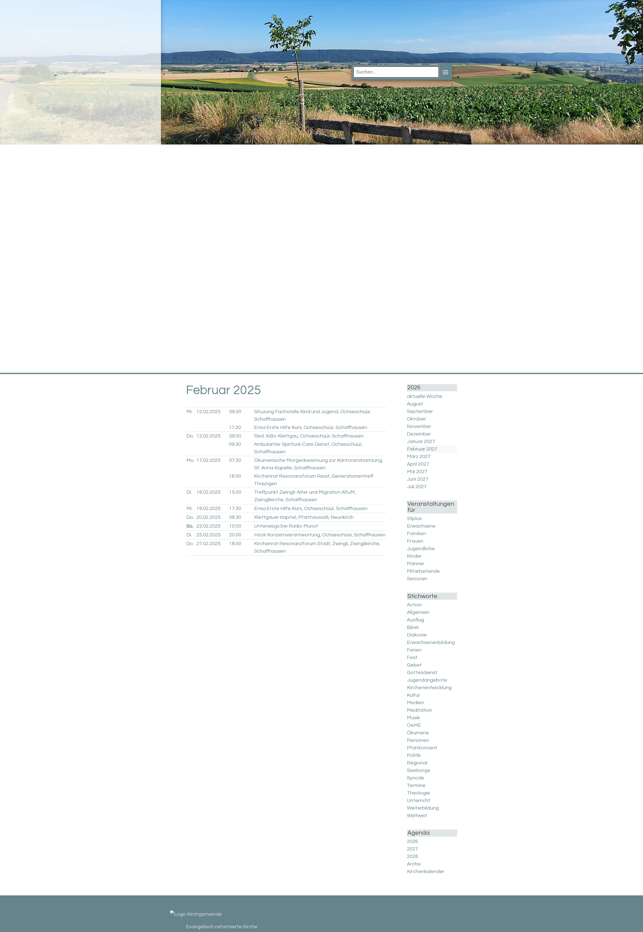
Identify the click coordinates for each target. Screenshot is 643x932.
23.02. (208, 526)
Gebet (414, 665)
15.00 (235, 492)
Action (414, 604)
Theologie (418, 793)
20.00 (235, 534)
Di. (189, 492)
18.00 (235, 476)
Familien (416, 533)
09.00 (235, 411)
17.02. (208, 460)
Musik (413, 717)
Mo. (190, 460)
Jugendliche (421, 548)
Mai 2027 (417, 471)
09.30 (235, 444)
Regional (417, 762)
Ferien (414, 650)
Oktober (416, 418)
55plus (414, 518)
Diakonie (417, 634)
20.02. (208, 517)
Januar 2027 (421, 441)
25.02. (208, 534)
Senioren (417, 578)
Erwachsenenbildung (431, 642)
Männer (415, 563)
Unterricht (418, 800)
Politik (414, 755)
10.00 (235, 526)
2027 (412, 848)
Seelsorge (418, 770)
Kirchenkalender (425, 871)
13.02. (208, 436)
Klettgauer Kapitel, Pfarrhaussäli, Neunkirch (304, 517)
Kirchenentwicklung (429, 687)
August (415, 403)
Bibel (412, 627)
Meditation (419, 710)
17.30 (235, 427)
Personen (418, 740)
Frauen (415, 541)
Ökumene (418, 732)
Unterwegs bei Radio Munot (286, 526)
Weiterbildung (423, 808)
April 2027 (418, 464)
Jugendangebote (427, 680)
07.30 (235, 460)
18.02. (208, 492)
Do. (190, 436)
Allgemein (418, 612)
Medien (415, 702)
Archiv (414, 864)
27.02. (208, 543)
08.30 (235, 517)
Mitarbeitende (423, 571)
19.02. (208, 508)
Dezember (419, 434)
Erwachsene (421, 526)
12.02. (208, 411)
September (420, 411)
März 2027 (419, 456)
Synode (415, 777)
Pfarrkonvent (422, 747)
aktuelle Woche (424, 396)
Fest (412, 657)
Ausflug (415, 619)
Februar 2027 (422, 449)
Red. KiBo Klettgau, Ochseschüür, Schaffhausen (308, 436)
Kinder (414, 556)
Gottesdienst (422, 672)
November (419, 426)
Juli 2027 (416, 486)
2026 (412, 841)
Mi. (189, 411)
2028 (412, 856)
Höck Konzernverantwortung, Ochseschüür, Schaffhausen (320, 534)
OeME (414, 725)
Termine (416, 785)
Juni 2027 (417, 479)
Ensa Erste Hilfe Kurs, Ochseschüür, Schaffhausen (310, 427)
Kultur (413, 695)
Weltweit (417, 815)
